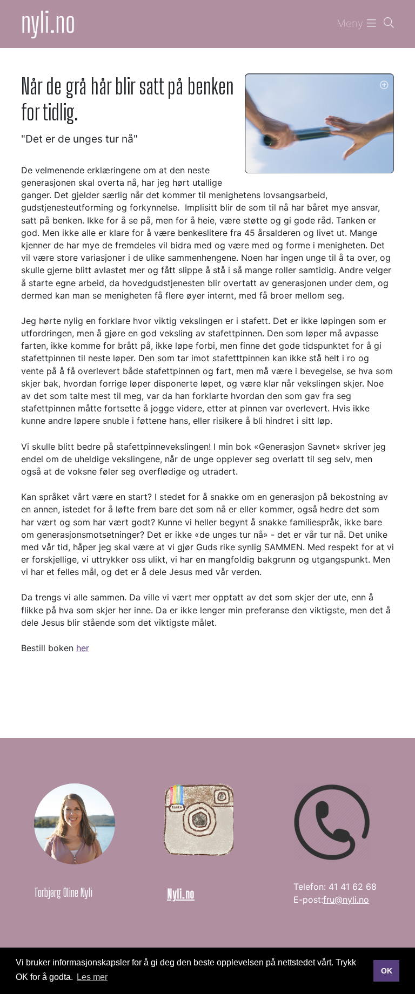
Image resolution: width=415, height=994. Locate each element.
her (82, 648)
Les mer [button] (92, 977)
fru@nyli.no (346, 899)
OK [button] (386, 970)
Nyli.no (181, 894)
